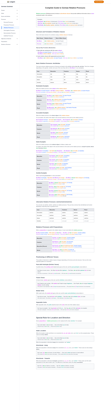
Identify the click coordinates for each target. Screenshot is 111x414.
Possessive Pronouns (9, 25)
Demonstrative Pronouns (10, 33)
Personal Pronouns (8, 22)
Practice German (99, 1)
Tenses (3, 10)
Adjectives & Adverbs (6, 38)
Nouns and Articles (5, 16)
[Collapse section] (17, 19)
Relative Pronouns (9, 27)
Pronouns (3, 19)
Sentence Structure (5, 44)
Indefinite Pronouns (8, 35)
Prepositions (4, 41)
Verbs (2, 13)
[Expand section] (17, 10)
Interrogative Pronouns (9, 30)
